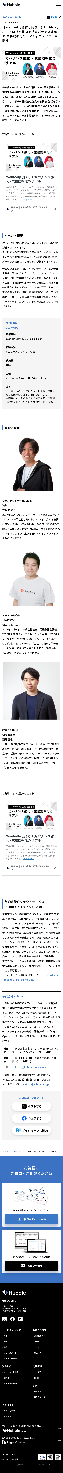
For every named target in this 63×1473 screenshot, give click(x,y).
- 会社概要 (37, 1372)
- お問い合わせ (8, 1410)
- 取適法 (5, 1377)
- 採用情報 (37, 1377)
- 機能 (4, 1341)
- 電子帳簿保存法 (9, 1383)
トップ (5, 1151)
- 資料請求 (6, 1416)
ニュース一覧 (16, 1151)
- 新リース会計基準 (10, 1372)
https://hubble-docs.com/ (30, 1067)
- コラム (36, 1341)
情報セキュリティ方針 (10, 1459)
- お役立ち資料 (39, 1336)
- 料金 (4, 1347)
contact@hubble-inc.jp (35, 1084)
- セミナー (37, 1347)
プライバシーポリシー (10, 1454)
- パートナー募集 (9, 1358)
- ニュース (37, 1353)
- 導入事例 (37, 1391)
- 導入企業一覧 (39, 1397)
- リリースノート (9, 1353)
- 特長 (4, 1336)
